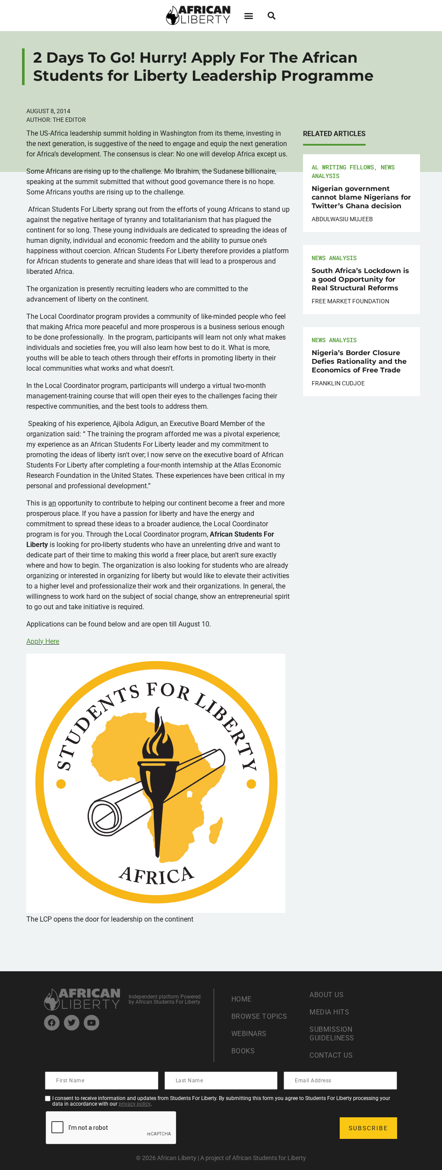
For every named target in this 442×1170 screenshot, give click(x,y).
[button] (248, 15)
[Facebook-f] (52, 1022)
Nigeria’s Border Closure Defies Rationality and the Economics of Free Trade (359, 361)
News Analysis (334, 258)
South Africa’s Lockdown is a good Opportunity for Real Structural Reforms (360, 279)
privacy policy (135, 1104)
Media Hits (329, 1012)
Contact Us (331, 1055)
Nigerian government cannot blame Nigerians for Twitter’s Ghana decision (361, 197)
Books (243, 1051)
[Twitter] (71, 1022)
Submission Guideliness (331, 1033)
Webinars (249, 1034)
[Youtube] (91, 1022)
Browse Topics (259, 1016)
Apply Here (42, 641)
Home (241, 999)
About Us (326, 995)
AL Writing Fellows (343, 167)
